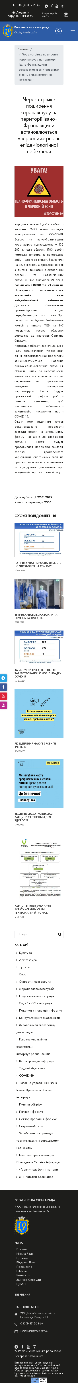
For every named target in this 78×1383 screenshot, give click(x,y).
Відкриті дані (25, 1262)
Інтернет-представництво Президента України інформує (38, 1159)
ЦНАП (21, 1284)
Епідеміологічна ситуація (36, 996)
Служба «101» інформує (35, 1003)
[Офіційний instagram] (62, 6)
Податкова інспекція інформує (41, 1010)
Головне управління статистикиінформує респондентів (33, 1047)
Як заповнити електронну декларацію (36, 1029)
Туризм (24, 967)
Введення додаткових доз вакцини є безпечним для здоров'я (34, 817)
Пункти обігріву (30, 1104)
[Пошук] (58, 31)
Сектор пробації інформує (38, 1119)
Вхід (66, 16)
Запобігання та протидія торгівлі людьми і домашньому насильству (37, 1141)
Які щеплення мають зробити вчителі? (35, 746)
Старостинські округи (35, 982)
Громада (22, 1258)
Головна (23, 49)
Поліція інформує (31, 1112)
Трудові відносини (32, 1068)
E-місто (21, 1271)
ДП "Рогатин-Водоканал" (36, 1177)
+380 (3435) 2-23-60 (28, 5)
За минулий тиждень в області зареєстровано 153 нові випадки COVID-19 (38, 673)
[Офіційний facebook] (51, 6)
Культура (25, 953)
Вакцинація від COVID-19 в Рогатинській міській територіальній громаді (33, 909)
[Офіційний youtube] (57, 6)
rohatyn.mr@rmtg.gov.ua (34, 1331)
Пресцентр (24, 1267)
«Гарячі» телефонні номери (38, 1169)
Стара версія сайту (49, 15)
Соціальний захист (32, 1126)
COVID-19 (26, 1075)
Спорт (23, 974)
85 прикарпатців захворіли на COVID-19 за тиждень (36, 617)
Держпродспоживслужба (37, 989)
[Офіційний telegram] (46, 6)
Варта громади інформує (36, 1061)
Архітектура (28, 960)
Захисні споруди (28, 1280)
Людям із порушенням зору (20, 14)
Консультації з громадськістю (40, 1018)
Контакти (23, 1275)
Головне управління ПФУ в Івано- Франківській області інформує (36, 1090)
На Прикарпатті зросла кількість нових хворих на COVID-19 (38, 565)
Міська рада (25, 1254)
